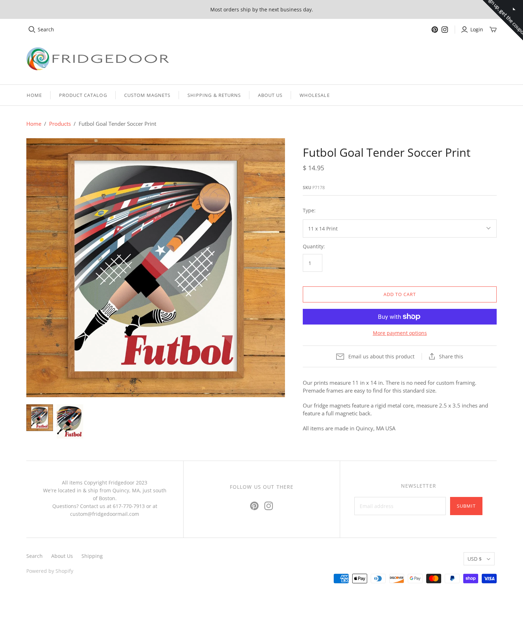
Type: (309, 210)
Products (60, 123)
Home (34, 95)
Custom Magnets (147, 95)
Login (476, 29)
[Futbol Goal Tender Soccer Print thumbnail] (70, 421)
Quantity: (314, 246)
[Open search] (32, 29)
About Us (270, 95)
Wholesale (314, 95)
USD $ (474, 558)
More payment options (400, 333)
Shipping (92, 556)
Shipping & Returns (214, 95)
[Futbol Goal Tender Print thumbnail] (39, 417)
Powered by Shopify (49, 570)
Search (46, 29)
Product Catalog (83, 95)
